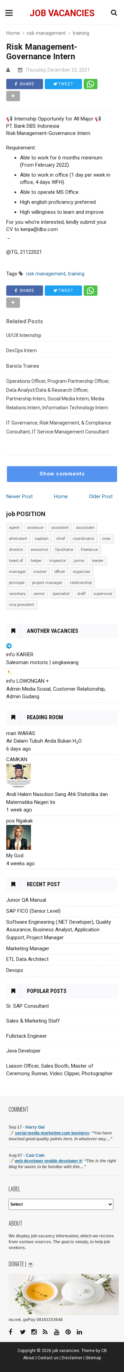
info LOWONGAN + (27, 681)
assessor (35, 527)
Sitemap (93, 1357)
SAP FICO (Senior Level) (33, 911)
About (28, 1357)
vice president (21, 604)
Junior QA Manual (26, 900)
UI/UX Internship (23, 335)
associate (85, 527)
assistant (60, 527)
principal (16, 582)
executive (39, 549)
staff (81, 593)
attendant (18, 538)
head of (16, 560)
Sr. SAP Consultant (27, 1006)
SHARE (26, 84)
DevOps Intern (21, 350)
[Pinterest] (70, 1332)
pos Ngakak (19, 821)
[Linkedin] (82, 1332)
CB (104, 1350)
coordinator (83, 538)
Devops (14, 970)
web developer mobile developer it (48, 1161)
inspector (57, 560)
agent (14, 527)
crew (106, 538)
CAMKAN (16, 759)
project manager (47, 582)
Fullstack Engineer (26, 1036)
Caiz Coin (35, 1155)
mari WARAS (20, 733)
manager (17, 571)
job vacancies (62, 13)
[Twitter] (25, 1332)
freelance (89, 549)
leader (97, 560)
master (39, 571)
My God (14, 855)
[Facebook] (14, 1332)
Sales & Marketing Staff (33, 1021)
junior (79, 560)
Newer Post (19, 496)
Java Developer (23, 1051)
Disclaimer (72, 1357)
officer (59, 571)
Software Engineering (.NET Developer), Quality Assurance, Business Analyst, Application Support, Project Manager (58, 930)
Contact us (48, 1357)
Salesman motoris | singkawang (42, 662)
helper (36, 560)
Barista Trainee (22, 366)
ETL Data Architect (27, 959)
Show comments (62, 474)
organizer (81, 571)
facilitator (64, 549)
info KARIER (19, 654)
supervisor (102, 593)
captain (42, 538)
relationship (81, 582)
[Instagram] (36, 1332)
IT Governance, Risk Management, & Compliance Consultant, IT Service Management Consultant (58, 427)
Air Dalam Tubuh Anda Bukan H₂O (44, 741)
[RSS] (48, 1332)
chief (60, 538)
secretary (17, 593)
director (16, 549)
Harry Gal (34, 1127)
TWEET (65, 84)
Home (61, 496)
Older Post (101, 496)
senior (39, 593)
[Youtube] (59, 1332)
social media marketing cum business (52, 1133)
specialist (61, 593)
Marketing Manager (27, 948)
